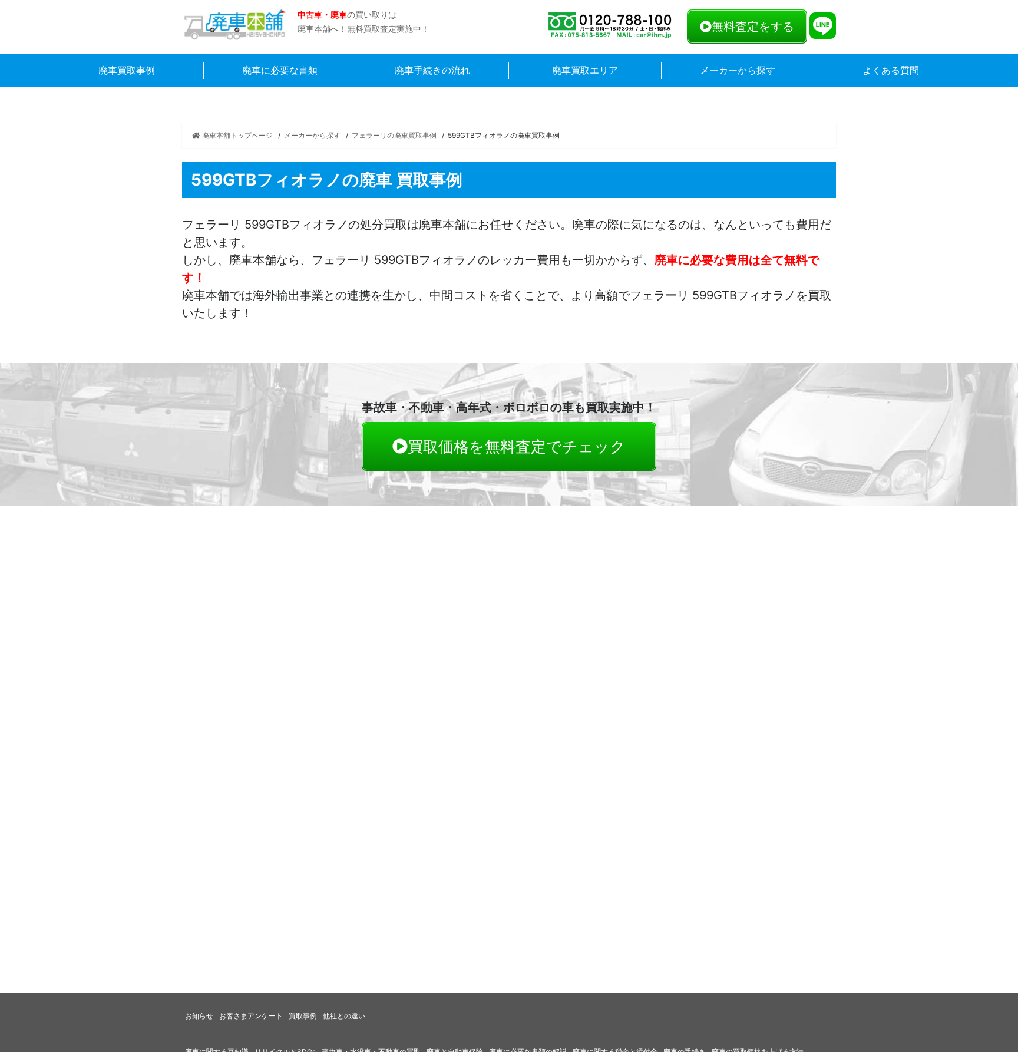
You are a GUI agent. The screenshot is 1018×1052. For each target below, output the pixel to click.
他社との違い (344, 1015)
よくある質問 (890, 70)
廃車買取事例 (126, 70)
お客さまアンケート (251, 1015)
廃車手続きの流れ (432, 70)
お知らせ (199, 1015)
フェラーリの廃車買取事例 (394, 135)
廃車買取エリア (585, 70)
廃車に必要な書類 (280, 70)
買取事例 (303, 1015)
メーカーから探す (737, 70)
